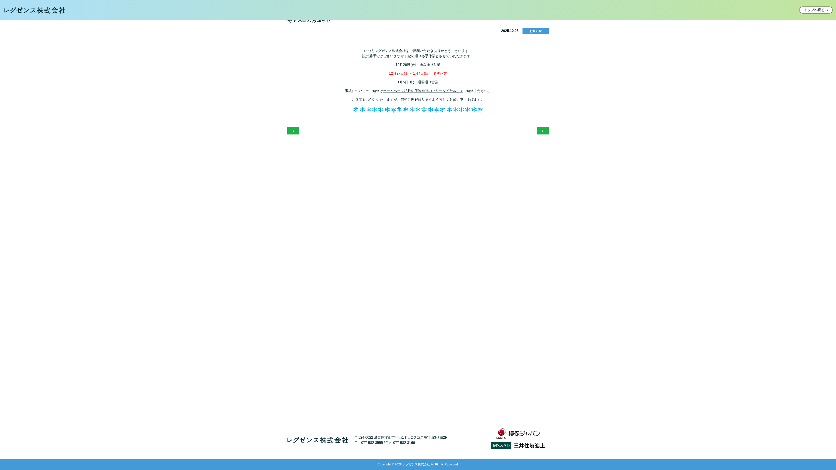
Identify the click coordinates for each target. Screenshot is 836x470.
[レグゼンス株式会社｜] (34, 10)
